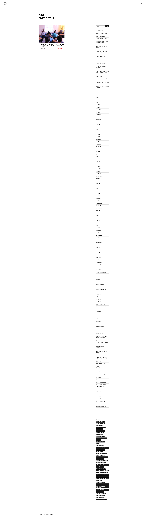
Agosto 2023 (98, 183)
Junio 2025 (98, 129)
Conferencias (98, 274)
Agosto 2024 (98, 154)
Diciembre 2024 (99, 144)
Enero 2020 (98, 240)
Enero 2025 (98, 141)
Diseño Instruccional (100, 458)
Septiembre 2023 (99, 181)
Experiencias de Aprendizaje (101, 287)
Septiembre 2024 (99, 151)
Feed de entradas (99, 324)
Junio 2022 (98, 215)
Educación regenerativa (100, 462)
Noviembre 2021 (99, 223)
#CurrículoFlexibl (99, 429)
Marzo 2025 (98, 136)
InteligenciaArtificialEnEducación (102, 478)
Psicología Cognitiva (100, 491)
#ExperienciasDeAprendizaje (101, 438)
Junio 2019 (98, 247)
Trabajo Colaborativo (100, 314)
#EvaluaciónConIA (99, 434)
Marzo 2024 (98, 166)
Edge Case (98, 277)
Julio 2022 (98, 213)
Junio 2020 (98, 237)
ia (100, 472)
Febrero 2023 (98, 198)
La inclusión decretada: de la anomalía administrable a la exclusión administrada (101, 35)
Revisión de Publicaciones (101, 309)
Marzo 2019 (98, 255)
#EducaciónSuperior (100, 432)
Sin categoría (98, 311)
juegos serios (98, 480)
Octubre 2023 (98, 178)
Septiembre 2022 (99, 208)
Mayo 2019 (98, 250)
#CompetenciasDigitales (100, 427)
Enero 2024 (98, 171)
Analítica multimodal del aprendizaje (100, 448)
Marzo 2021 (98, 228)
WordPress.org (98, 329)
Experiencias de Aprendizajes (101, 289)
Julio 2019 (98, 245)
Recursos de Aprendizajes (101, 306)
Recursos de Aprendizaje (100, 304)
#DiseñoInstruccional (100, 430)
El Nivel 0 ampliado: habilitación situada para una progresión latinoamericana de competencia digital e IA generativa (102, 40)
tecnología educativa (100, 495)
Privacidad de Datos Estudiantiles (100, 490)
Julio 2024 (98, 156)
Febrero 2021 (98, 230)
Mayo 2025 (98, 132)
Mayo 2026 (98, 102)
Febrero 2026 (98, 109)
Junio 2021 (98, 225)
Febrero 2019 (98, 257)
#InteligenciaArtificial (100, 441)
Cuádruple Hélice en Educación (102, 457)
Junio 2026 (98, 100)
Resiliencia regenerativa (100, 493)
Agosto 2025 (98, 124)
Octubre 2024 (98, 149)
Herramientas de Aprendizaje (101, 292)
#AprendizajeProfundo (100, 421)
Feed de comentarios (100, 326)
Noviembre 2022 (99, 205)
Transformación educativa (101, 499)
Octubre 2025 (98, 119)
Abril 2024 (98, 164)
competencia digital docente (101, 453)
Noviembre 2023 (99, 176)
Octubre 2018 (98, 264)
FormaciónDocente (99, 467)
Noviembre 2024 (99, 146)
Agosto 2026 (98, 95)
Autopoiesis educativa (100, 449)
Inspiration (98, 296)
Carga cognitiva (99, 451)
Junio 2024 (98, 159)
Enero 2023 (98, 200)
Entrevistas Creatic (99, 282)
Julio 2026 (98, 97)
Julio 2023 (98, 186)
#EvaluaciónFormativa (100, 436)
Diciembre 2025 (99, 114)
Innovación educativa (104, 474)
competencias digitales (100, 455)
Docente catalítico (99, 460)
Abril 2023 (98, 193)
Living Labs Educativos (100, 482)
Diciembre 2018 (99, 262)
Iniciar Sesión (98, 321)
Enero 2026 (98, 112)
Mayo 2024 (98, 161)
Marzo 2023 (98, 196)
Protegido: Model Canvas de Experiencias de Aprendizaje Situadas (101, 58)
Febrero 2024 (98, 168)
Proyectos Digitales (99, 301)
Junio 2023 (98, 188)
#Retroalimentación (100, 445)
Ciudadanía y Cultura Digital (101, 272)
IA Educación (98, 294)
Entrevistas (98, 279)
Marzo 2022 (98, 220)
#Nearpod (98, 443)
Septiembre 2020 (99, 235)
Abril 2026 (98, 104)
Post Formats (98, 299)
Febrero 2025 (98, 139)
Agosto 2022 (98, 210)
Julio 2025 (98, 127)
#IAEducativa (98, 440)
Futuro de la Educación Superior (102, 470)
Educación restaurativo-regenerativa (100, 465)
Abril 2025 (98, 134)
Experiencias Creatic (100, 284)
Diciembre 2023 (99, 173)
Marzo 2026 (98, 107)
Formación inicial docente (101, 468)
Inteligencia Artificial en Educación (100, 476)
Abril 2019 (98, 252)
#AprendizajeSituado (100, 423)
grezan (97, 472)
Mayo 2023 (98, 191)
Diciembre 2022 (99, 203)
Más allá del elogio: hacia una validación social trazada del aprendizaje (101, 46)
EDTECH (106, 460)
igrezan (97, 474)
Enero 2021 (98, 232)
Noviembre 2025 (99, 117)
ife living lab (105, 472)
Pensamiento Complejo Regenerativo (100, 487)
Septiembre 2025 (99, 122)
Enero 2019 (98, 259)
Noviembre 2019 (99, 242)
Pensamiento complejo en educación (101, 484)
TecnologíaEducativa (100, 497)
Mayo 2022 (98, 218)
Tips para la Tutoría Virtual (102, 68)
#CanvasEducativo (99, 425)
